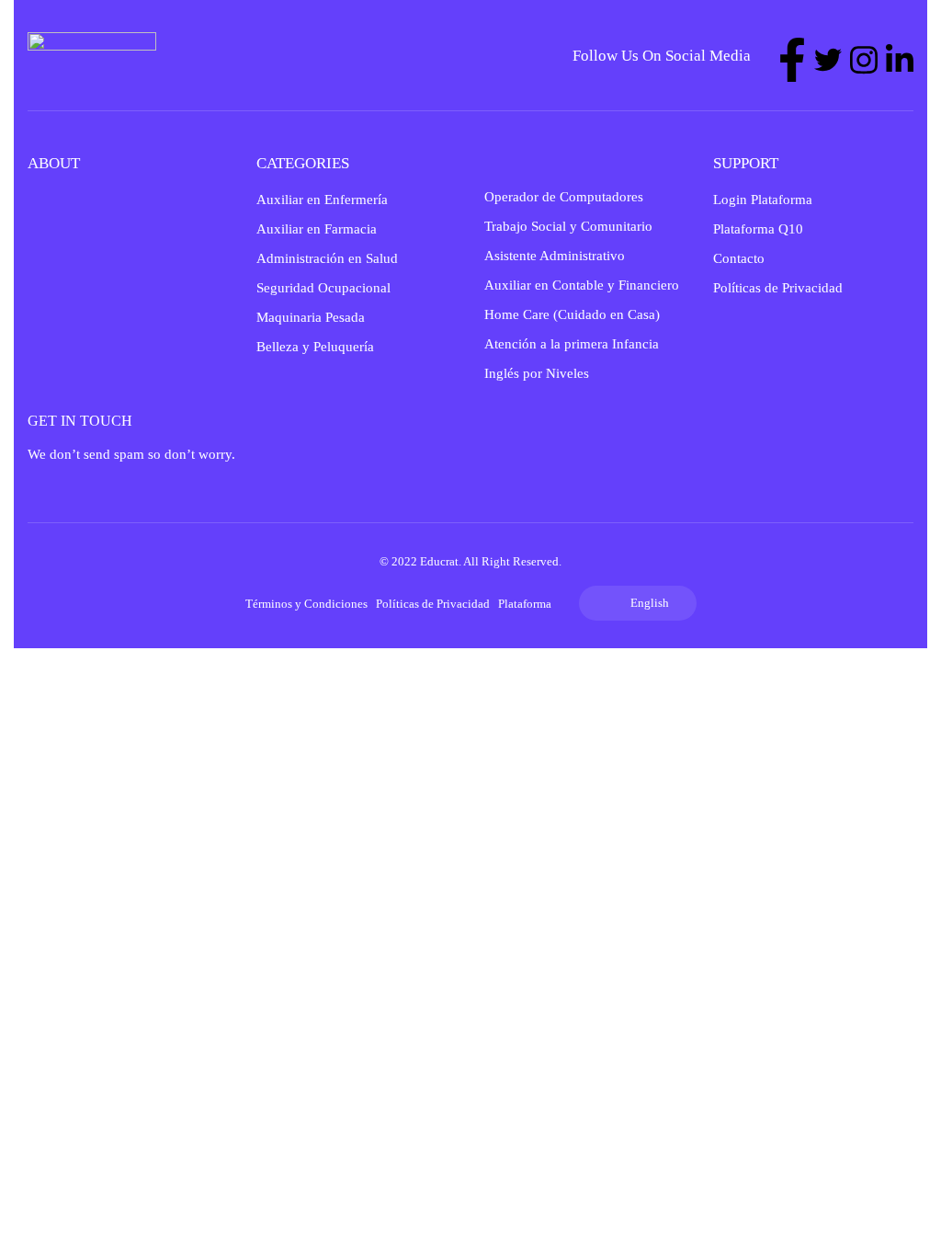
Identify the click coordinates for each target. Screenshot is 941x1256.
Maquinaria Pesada (310, 317)
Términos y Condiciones (306, 604)
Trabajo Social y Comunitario (568, 226)
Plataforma (524, 604)
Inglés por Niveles (536, 373)
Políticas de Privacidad (778, 287)
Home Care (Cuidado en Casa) (572, 314)
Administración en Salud (327, 258)
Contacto (739, 258)
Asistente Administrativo (554, 255)
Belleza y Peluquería (315, 346)
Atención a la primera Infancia (571, 344)
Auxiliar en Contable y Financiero (581, 285)
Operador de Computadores (563, 196)
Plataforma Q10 (758, 229)
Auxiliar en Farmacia (316, 229)
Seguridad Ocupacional (323, 287)
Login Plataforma (762, 199)
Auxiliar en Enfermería (322, 199)
